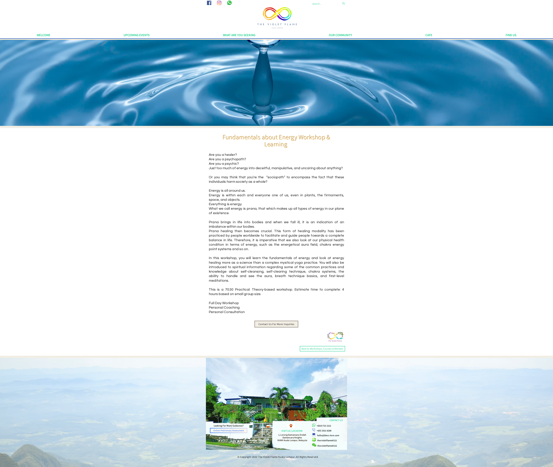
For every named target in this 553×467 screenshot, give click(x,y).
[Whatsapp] (229, 2)
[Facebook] (209, 3)
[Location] (291, 426)
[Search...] (343, 3)
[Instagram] (219, 3)
